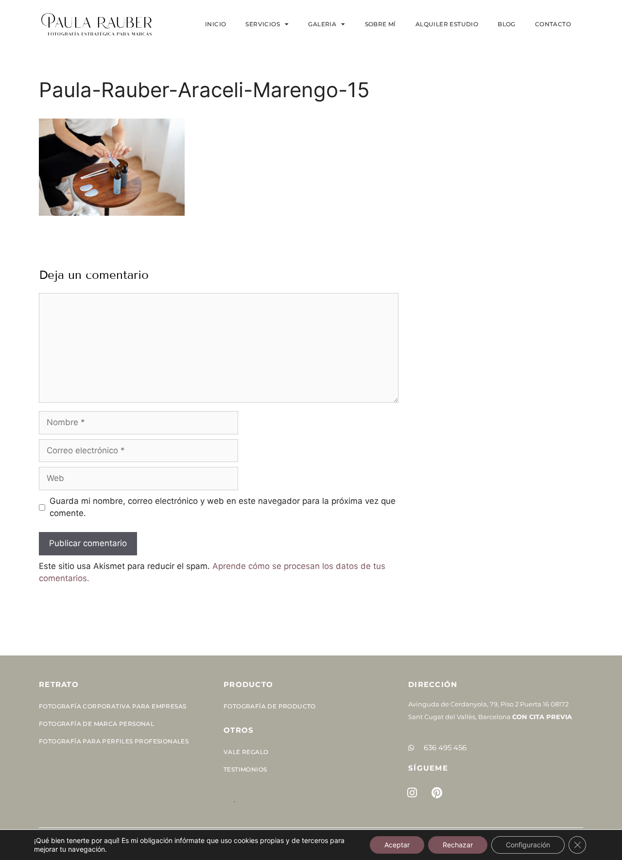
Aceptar (397, 845)
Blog (507, 24)
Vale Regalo (246, 752)
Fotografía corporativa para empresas (112, 706)
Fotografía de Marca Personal (96, 723)
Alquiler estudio (446, 24)
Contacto (553, 24)
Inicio (215, 24)
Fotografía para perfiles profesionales (114, 741)
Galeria (322, 24)
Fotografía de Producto (270, 706)
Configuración (528, 845)
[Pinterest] (437, 792)
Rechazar (458, 845)
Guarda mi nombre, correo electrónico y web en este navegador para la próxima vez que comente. (223, 507)
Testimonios (245, 769)
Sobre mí (380, 24)
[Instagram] (412, 792)
